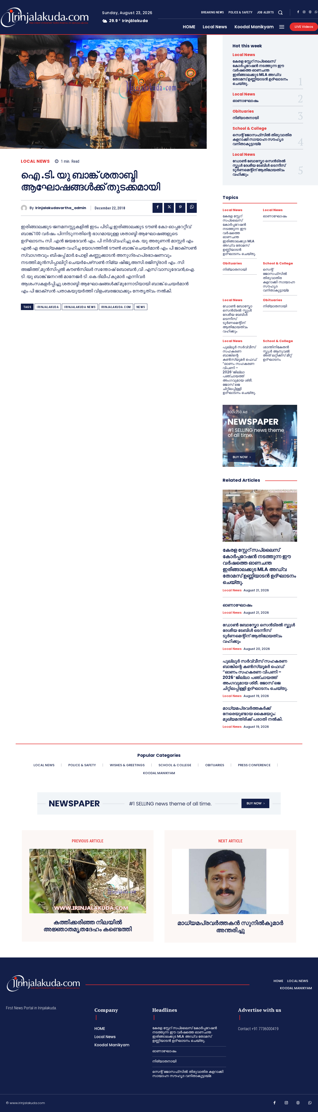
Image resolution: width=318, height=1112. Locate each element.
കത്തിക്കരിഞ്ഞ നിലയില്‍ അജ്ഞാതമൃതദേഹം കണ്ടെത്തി (87, 926)
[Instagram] (304, 13)
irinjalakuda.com (116, 307)
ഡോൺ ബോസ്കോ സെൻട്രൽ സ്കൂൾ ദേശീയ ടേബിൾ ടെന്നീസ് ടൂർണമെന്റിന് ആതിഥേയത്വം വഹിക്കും (259, 167)
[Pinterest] (180, 208)
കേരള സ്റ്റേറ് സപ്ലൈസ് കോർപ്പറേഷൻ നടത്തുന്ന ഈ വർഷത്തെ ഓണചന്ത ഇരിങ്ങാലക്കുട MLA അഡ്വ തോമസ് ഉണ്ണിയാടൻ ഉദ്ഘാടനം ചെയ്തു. (260, 72)
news (140, 307)
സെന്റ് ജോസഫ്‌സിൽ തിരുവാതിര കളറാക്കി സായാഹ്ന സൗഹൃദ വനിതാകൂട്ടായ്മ (262, 139)
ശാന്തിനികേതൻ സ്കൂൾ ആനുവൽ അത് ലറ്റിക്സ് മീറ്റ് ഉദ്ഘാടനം (277, 353)
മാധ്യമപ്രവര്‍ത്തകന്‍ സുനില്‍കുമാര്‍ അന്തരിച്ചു (230, 927)
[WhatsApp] (192, 208)
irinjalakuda (48, 307)
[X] (169, 208)
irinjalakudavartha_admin (60, 208)
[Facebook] (298, 13)
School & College (250, 128)
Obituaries (243, 111)
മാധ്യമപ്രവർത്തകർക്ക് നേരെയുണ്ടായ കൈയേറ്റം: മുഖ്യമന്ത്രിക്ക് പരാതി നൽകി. (253, 713)
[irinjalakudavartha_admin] (25, 208)
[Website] (310, 13)
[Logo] (43, 983)
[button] (280, 12)
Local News (35, 161)
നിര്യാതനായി (246, 117)
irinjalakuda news (80, 307)
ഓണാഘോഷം (245, 100)
